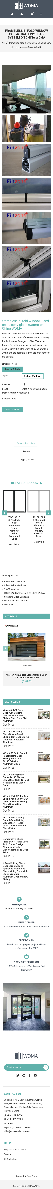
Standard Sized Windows (16, 596)
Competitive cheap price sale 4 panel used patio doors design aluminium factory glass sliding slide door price (15, 846)
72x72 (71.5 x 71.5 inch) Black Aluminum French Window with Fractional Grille (14, 528)
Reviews (26, 451)
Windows (8, 604)
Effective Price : (9, 364)
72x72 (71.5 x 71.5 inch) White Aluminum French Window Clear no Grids (39, 526)
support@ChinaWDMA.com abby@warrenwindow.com (17, 1127)
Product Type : (9, 398)
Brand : (5, 389)
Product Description (26, 443)
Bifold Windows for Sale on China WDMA (24, 593)
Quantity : (6, 384)
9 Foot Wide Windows (15, 585)
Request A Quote (12, 369)
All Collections (11, 1159)
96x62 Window (11, 589)
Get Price (9, 724)
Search (7, 1154)
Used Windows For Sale (16, 600)
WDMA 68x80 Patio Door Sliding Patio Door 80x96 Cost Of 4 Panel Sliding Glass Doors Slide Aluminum (16, 801)
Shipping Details (26, 459)
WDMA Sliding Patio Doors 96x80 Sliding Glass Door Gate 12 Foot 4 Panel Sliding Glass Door (16, 780)
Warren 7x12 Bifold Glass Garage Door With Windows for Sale (26, 676)
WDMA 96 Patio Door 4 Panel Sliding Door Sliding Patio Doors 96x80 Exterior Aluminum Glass (15, 758)
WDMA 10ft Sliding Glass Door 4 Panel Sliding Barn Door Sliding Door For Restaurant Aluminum (16, 737)
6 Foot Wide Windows (15, 581)
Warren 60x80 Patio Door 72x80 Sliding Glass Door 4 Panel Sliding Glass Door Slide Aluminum (15, 715)
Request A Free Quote (15, 1149)
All (3, 43)
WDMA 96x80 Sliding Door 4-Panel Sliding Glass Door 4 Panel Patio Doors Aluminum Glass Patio (14, 823)
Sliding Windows (32, 376)
